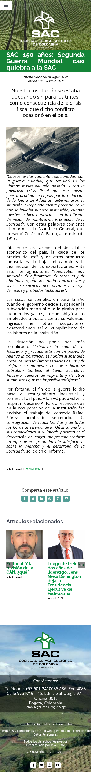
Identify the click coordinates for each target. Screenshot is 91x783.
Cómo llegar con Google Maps (46, 707)
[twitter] (41, 765)
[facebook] (33, 765)
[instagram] (49, 765)
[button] (9, 565)
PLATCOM (58, 745)
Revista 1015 (33, 468)
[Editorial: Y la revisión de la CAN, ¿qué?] (24, 532)
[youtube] (58, 765)
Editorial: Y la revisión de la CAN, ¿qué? (19, 568)
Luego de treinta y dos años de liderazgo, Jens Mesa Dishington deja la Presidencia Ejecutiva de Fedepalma (66, 578)
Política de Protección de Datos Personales (62, 732)
